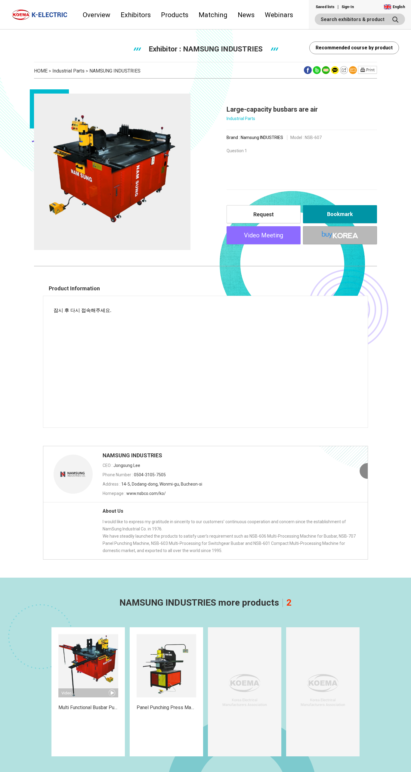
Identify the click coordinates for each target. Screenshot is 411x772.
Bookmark (340, 214)
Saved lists (325, 7)
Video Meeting (263, 235)
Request (263, 214)
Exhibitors (136, 15)
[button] (394, 7)
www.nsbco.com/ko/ (146, 493)
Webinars (279, 15)
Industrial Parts (68, 71)
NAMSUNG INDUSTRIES (115, 71)
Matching (213, 15)
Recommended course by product (354, 48)
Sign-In (347, 7)
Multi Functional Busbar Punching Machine (102, 707)
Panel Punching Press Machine (169, 707)
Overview (96, 15)
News (246, 15)
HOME (41, 71)
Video (66, 693)
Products (174, 15)
